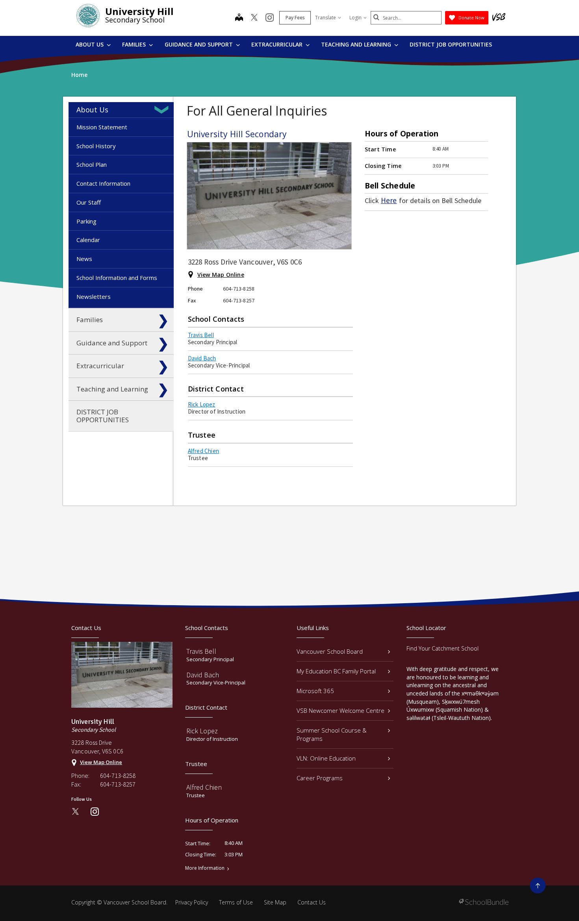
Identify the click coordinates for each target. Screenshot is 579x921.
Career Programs (320, 778)
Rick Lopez (201, 404)
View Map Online (220, 274)
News (84, 259)
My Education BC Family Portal (336, 671)
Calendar (88, 240)
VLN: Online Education (326, 758)
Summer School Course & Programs (332, 734)
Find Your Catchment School (442, 648)
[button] (163, 109)
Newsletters (93, 296)
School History (96, 146)
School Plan (91, 164)
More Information (205, 868)
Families (134, 44)
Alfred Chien (203, 451)
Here (389, 200)
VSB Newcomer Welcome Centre (340, 710)
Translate (325, 17)
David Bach (202, 358)
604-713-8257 (117, 784)
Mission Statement (101, 127)
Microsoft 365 (315, 691)
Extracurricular (277, 44)
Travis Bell (201, 335)
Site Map (275, 902)
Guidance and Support (199, 44)
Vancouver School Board (330, 651)
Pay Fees (295, 17)
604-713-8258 (117, 775)
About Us (90, 44)
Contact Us (311, 902)
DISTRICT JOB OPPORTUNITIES (451, 44)
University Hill (139, 11)
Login (355, 17)
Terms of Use (236, 902)
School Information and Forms (116, 278)
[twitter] (254, 18)
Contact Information (103, 183)
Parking (86, 221)
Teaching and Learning (357, 44)
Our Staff (88, 202)
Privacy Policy (191, 902)
